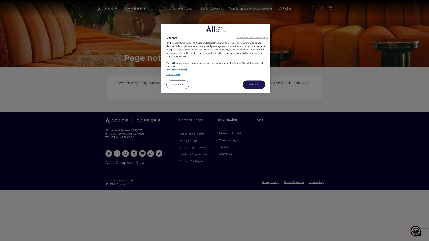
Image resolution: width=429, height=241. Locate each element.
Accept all (254, 84)
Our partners (173, 74)
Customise (177, 84)
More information (176, 69)
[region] (215, 58)
